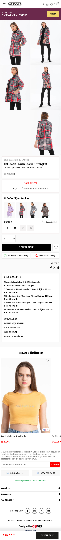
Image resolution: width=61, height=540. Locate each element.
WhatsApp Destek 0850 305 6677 (30, 480)
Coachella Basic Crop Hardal (13, 436)
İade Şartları (11, 332)
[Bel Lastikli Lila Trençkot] (9, 210)
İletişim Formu (16, 473)
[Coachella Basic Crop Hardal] (26, 395)
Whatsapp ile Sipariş (18, 255)
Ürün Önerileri (12, 327)
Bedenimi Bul (51, 222)
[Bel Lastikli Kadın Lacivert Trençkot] (21, 210)
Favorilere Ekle (47, 360)
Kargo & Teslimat (13, 336)
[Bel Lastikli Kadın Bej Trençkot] (44, 210)
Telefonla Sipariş (47, 255)
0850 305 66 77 (48, 473)
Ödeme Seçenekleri (14, 323)
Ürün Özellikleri (12, 277)
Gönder (55, 464)
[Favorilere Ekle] (56, 247)
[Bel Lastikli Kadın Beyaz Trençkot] (33, 210)
